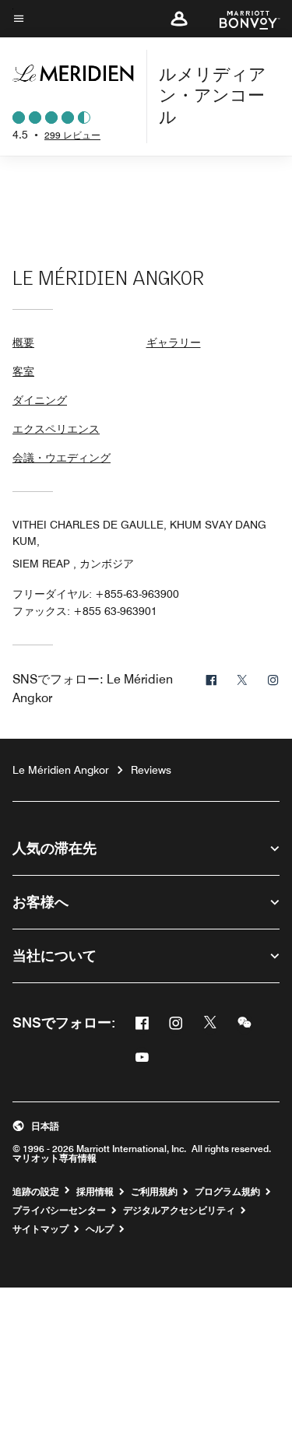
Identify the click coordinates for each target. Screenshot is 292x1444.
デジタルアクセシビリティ (179, 1210)
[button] (179, 18)
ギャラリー (173, 342)
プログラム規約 (227, 1191)
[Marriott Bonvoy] (240, 19)
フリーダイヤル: (95, 594)
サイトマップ (40, 1229)
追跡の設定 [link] (35, 1191)
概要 (23, 342)
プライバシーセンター (59, 1210)
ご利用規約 (154, 1191)
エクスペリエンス (56, 429)
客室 (23, 371)
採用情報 (95, 1191)
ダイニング (39, 400)
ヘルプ (100, 1229)
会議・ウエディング (61, 457)
